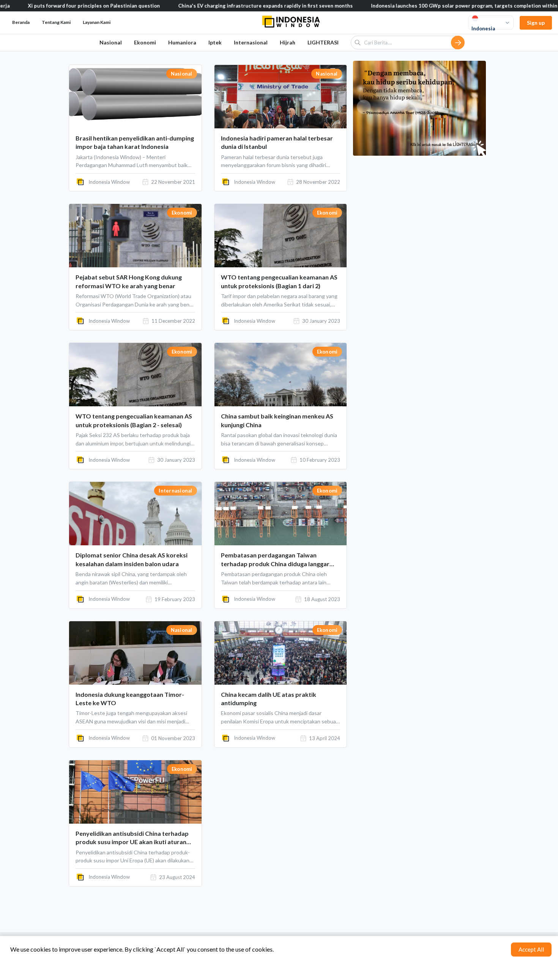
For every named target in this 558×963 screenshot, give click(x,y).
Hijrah (287, 42)
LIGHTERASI (323, 42)
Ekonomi (145, 42)
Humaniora (182, 42)
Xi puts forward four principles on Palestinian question (67, 6)
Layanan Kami (96, 22)
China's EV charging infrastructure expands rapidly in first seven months (238, 6)
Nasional (110, 42)
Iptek (215, 42)
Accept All (531, 949)
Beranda (21, 22)
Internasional (251, 42)
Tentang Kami (56, 22)
